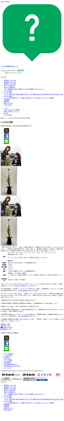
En (4, 1)
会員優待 (31, 89)
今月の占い (38, 98)
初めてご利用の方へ (10, 87)
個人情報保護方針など (10, 364)
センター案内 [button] (8, 92)
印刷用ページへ (7, 329)
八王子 (30, 94)
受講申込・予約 (5, 324)
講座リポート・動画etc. (19, 98)
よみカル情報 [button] (8, 96)
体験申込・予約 (5, 326)
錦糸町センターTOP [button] (10, 80)
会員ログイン (14, 66)
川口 (53, 94)
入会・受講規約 (8, 89)
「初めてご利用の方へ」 (21, 285)
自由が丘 (57, 94)
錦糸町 (22, 94)
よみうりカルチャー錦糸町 (12, 109)
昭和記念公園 (37, 94)
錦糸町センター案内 (10, 84)
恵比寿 (18, 94)
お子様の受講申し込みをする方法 (28, 290)
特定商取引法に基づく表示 (12, 366)
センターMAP (8, 94)
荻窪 (13, 94)
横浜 (48, 94)
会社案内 (6, 357)
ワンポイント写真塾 (48, 98)
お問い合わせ (8, 105)
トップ (6, 108)
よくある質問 (8, 91)
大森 (42, 94)
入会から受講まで (19, 89)
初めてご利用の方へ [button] (10, 85)
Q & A (26, 89)
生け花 (6, 113)
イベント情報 (8, 98)
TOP (2, 1)
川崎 (45, 94)
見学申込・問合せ (7, 327)
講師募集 (6, 101)
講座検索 (6, 99)
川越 (61, 94)
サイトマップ (8, 367)
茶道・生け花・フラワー (11, 111)
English (7, 1)
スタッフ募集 (8, 360)
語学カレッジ (30, 98)
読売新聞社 (7, 362)
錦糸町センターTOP (10, 82)
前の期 (11, 260)
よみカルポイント (39, 89)
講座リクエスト (8, 103)
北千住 (26, 94)
